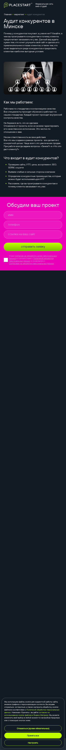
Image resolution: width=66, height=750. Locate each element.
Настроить (33, 742)
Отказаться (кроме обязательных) (33, 728)
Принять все (33, 735)
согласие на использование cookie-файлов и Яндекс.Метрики (27, 713)
